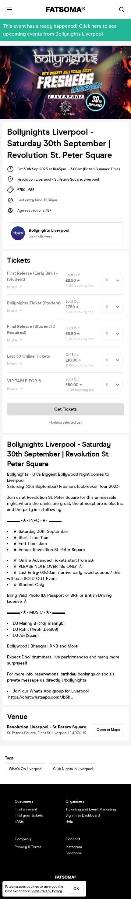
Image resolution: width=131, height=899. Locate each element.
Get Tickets (65, 409)
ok (76, 889)
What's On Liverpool (25, 769)
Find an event (26, 809)
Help (69, 821)
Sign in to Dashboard (83, 815)
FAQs (19, 821)
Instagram (74, 847)
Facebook (74, 853)
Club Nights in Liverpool (73, 769)
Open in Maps (108, 729)
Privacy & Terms (28, 847)
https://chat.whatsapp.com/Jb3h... (40, 697)
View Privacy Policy (46, 891)
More (12, 287)
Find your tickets (29, 815)
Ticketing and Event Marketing (91, 809)
